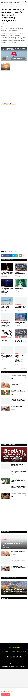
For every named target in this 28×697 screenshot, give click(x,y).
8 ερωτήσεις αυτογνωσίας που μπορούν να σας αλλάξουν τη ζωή (18, 377)
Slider (16, 251)
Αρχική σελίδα (4, 7)
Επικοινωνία (13, 663)
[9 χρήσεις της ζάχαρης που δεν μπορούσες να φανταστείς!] (5, 401)
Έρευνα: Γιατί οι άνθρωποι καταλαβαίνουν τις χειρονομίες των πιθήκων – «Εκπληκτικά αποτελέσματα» (19, 359)
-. (6, 103)
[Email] (20, 255)
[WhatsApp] (16, 255)
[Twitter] (13, 255)
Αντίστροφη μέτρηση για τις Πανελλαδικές (18, 465)
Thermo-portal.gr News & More (18, 666)
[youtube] (14, 657)
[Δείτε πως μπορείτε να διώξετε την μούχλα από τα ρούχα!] (5, 481)
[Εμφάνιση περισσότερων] (23, 255)
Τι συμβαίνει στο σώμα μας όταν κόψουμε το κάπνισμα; (7, 273)
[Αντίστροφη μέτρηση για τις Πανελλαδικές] (5, 466)
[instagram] (17, 657)
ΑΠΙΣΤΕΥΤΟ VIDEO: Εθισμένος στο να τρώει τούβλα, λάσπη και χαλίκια (18, 487)
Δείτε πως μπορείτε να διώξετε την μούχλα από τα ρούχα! (18, 480)
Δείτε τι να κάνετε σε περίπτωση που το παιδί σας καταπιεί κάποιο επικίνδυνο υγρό (18, 392)
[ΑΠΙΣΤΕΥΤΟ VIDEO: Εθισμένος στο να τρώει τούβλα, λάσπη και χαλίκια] (5, 488)
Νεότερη (4, 368)
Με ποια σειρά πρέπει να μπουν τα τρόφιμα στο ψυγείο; (18, 407)
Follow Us (20, 663)
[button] (2, 2)
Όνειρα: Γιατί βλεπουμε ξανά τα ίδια (20, 323)
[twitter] (11, 657)
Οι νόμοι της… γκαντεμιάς (5, 339)
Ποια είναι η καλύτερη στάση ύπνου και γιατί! (18, 383)
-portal (6, 63)
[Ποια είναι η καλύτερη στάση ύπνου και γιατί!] (5, 385)
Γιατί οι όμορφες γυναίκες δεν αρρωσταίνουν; (5, 324)
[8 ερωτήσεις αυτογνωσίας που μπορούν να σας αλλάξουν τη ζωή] (5, 378)
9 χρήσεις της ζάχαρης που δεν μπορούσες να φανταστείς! (18, 399)
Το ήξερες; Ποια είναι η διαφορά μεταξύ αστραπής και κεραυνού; (7, 290)
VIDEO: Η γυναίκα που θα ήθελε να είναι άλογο (18, 472)
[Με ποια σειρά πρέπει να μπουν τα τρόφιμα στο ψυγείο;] (5, 408)
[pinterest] (20, 657)
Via (2, 45)
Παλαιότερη (23, 368)
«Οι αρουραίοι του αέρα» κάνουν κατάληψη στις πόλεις (20, 340)
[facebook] (7, 657)
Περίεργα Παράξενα (14, 7)
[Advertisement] (14, 85)
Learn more (10, 691)
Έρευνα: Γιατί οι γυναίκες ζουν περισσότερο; (5, 307)
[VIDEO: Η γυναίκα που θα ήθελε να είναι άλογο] (5, 473)
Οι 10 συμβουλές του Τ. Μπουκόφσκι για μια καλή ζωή (20, 307)
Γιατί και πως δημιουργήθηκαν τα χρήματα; (20, 273)
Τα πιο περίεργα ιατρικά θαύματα (19, 289)
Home (7, 663)
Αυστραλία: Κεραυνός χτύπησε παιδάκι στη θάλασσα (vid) (6, 356)
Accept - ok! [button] (6, 694)
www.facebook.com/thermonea (8, 104)
